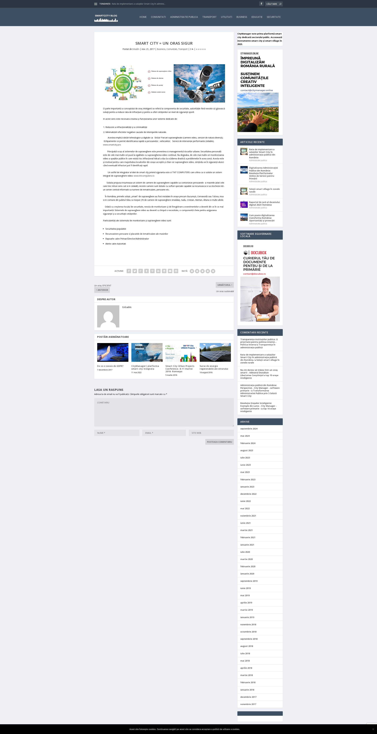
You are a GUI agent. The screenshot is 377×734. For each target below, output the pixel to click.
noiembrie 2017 (248, 704)
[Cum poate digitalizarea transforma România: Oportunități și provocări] (244, 217)
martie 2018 (246, 675)
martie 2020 (246, 559)
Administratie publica (184, 17)
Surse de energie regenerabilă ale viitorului (214, 367)
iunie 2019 (245, 588)
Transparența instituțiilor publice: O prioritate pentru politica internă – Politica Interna (259, 342)
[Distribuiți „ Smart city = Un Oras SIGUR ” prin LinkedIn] (158, 271)
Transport (209, 17)
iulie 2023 (245, 457)
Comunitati (158, 17)
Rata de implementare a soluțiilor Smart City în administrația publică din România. (258, 357)
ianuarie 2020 (247, 573)
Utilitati (226, 17)
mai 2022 (245, 508)
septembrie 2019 (248, 581)
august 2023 (246, 450)
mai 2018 (245, 660)
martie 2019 (246, 609)
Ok (244, 729)
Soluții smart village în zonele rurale (264, 190)
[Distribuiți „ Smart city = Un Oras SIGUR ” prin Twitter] (135, 271)
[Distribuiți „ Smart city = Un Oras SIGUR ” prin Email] (170, 271)
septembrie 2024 (248, 428)
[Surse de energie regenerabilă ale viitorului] (215, 352)
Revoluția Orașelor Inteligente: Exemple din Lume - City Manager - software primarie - (258, 406)
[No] (373, 729)
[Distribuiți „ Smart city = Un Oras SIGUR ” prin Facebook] (129, 271)
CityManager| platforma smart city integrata (145, 367)
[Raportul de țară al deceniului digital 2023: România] (244, 204)
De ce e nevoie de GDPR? (110, 366)
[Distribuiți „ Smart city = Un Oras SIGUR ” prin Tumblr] (146, 271)
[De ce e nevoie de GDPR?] (112, 352)
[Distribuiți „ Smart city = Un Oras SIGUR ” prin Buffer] (164, 271)
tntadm (135, 49)
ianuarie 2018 (247, 689)
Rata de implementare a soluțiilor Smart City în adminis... (138, 3)
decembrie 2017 (248, 697)
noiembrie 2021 (248, 515)
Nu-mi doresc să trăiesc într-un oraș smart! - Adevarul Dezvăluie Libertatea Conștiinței (259, 373)
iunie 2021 (245, 523)
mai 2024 (245, 435)
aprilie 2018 (246, 668)
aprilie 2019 (246, 602)
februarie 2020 (247, 566)
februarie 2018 (247, 682)
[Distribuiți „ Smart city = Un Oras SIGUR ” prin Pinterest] (152, 271)
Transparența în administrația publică (257, 346)
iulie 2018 (245, 653)
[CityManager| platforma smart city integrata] (147, 352)
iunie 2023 (245, 464)
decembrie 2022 (248, 493)
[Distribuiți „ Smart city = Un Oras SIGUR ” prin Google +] (141, 271)
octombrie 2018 (248, 631)
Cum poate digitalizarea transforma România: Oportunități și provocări (262, 218)
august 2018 (246, 646)
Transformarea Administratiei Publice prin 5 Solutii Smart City (258, 393)
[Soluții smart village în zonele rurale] (244, 191)
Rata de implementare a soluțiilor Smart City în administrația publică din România (262, 153)
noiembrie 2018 (248, 624)
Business (242, 17)
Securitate (274, 17)
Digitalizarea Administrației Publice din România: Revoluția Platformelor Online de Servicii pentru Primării (263, 173)
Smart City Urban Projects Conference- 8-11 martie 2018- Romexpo (180, 369)
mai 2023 (245, 472)
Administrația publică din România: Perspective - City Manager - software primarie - (260, 388)
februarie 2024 (247, 443)
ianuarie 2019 (247, 617)
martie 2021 (246, 530)
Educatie (257, 17)
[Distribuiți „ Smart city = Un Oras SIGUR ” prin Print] (176, 271)
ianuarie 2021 (247, 544)
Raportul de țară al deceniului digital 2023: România (264, 203)
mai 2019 (245, 595)
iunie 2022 (245, 501)
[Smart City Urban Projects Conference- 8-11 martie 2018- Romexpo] (181, 352)
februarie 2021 (247, 537)
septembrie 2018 (248, 638)
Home (143, 17)
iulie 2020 (245, 552)
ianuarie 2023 (247, 486)
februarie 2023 (247, 479)
